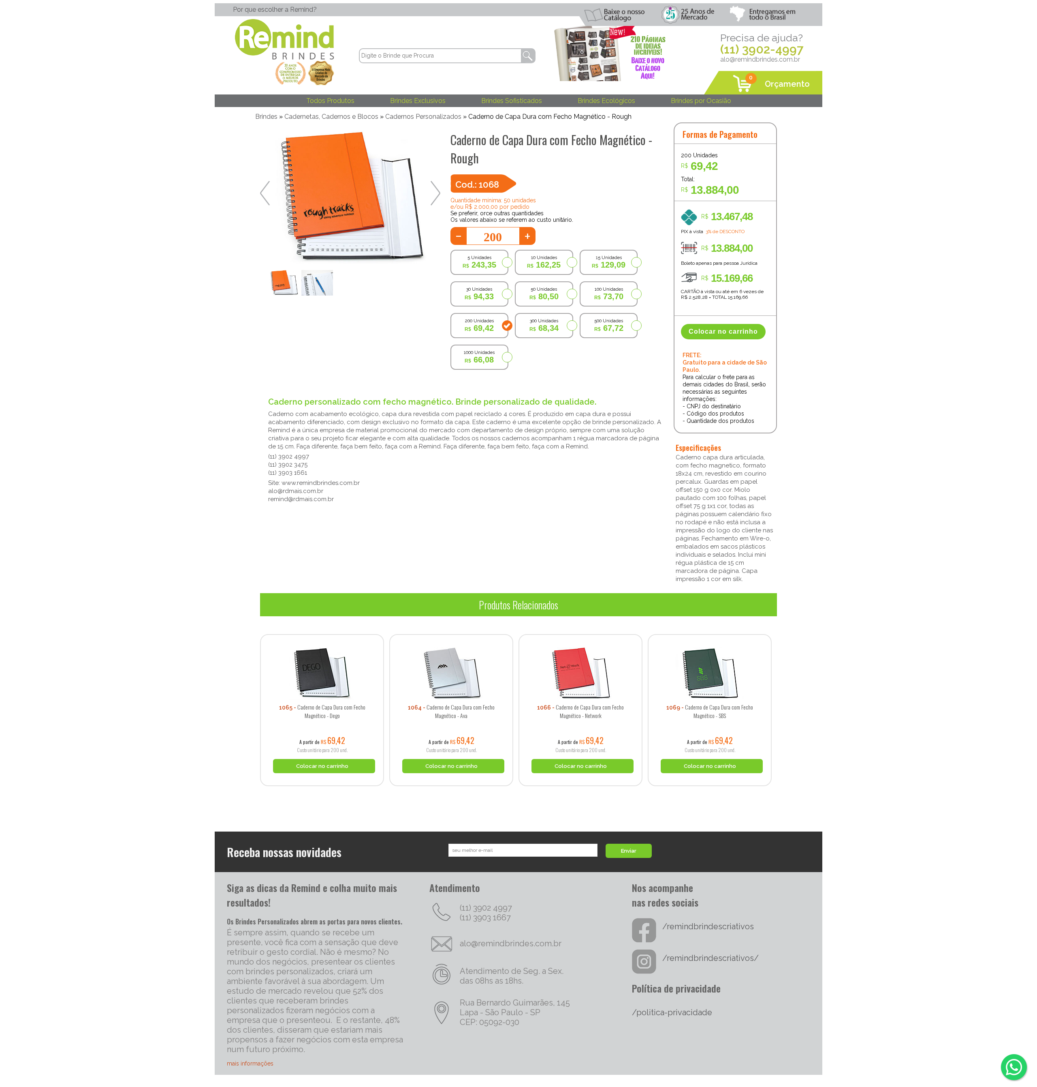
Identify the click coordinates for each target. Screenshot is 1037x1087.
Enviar (628, 851)
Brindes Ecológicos (606, 101)
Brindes (266, 116)
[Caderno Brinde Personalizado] (322, 631)
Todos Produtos (330, 101)
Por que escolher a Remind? (275, 9)
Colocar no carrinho (723, 331)
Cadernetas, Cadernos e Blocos (331, 116)
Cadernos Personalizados (423, 116)
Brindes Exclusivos (418, 101)
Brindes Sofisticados (511, 101)
